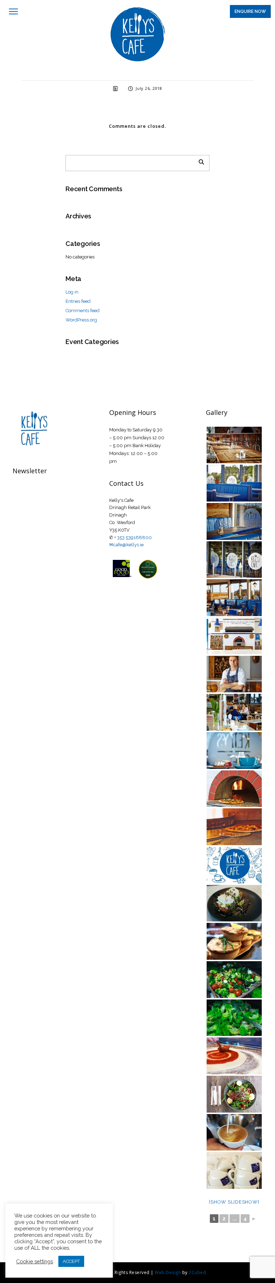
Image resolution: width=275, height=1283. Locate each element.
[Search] (198, 161)
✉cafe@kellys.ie (126, 544)
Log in (72, 292)
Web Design (168, 1272)
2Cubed (197, 1272)
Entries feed (78, 301)
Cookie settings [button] (34, 1261)
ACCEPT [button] (71, 1261)
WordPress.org (81, 320)
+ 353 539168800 (133, 537)
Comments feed (83, 310)
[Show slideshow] (234, 1202)
